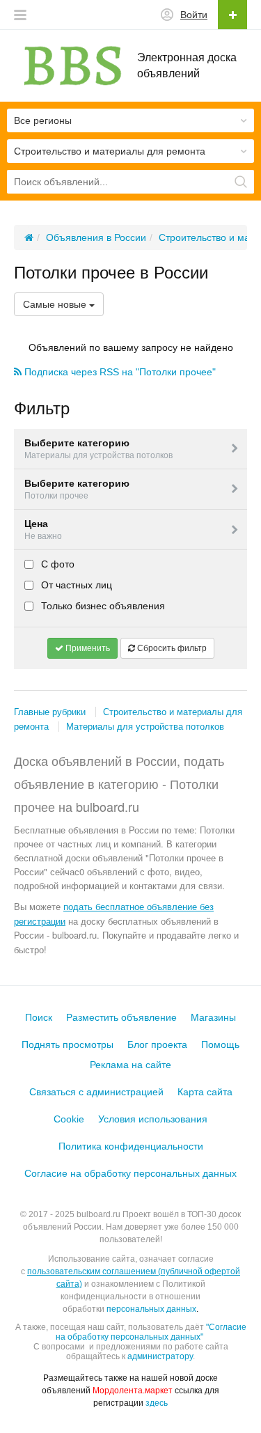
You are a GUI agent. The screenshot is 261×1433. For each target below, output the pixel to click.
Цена (43, 529)
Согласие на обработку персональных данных (130, 1173)
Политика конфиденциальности (130, 1146)
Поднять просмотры (67, 1044)
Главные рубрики (50, 712)
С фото (56, 564)
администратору (160, 1356)
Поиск (38, 1017)
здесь (156, 1403)
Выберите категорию (98, 448)
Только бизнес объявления (101, 605)
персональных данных (151, 1309)
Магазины (213, 1017)
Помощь (220, 1044)
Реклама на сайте (130, 1064)
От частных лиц (75, 584)
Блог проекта (157, 1044)
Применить (86, 648)
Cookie (69, 1119)
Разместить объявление (121, 1017)
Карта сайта (204, 1091)
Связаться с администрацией (96, 1091)
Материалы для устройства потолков (145, 726)
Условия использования (152, 1119)
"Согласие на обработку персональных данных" (151, 1332)
